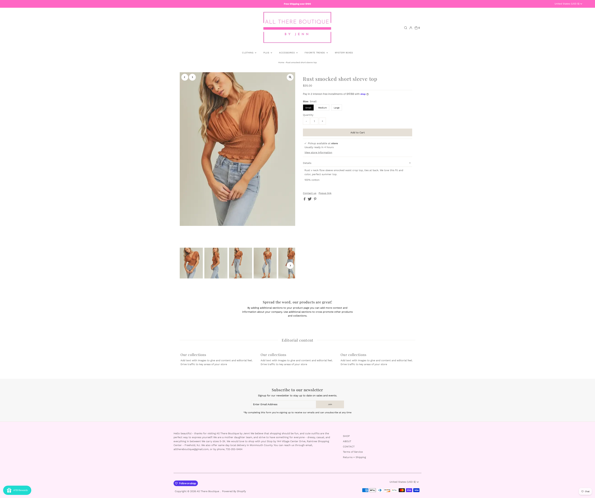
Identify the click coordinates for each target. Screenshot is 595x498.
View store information (318, 152)
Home (281, 62)
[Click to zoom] (290, 77)
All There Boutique (208, 491)
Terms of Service (353, 451)
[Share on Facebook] (305, 199)
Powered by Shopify (234, 491)
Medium (322, 107)
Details (307, 163)
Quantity (308, 114)
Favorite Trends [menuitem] (315, 52)
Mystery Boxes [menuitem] (344, 52)
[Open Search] (405, 27)
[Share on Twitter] (310, 199)
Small (308, 107)
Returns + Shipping (354, 457)
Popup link (325, 193)
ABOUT (347, 441)
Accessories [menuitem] (287, 52)
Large (336, 107)
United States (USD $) (567, 3)
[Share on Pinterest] (315, 199)
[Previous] (184, 77)
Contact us (309, 193)
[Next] (192, 77)
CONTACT (349, 446)
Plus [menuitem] (266, 52)
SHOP (346, 436)
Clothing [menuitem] (248, 52)
